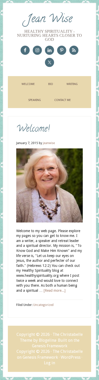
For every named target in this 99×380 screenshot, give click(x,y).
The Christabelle (68, 351)
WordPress (70, 357)
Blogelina (47, 340)
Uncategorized (43, 305)
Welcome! (33, 129)
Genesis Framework (49, 345)
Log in (49, 362)
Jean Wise (49, 19)
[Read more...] (54, 290)
